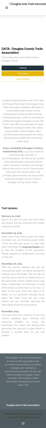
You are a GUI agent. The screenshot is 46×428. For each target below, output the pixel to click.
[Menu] (6, 8)
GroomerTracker (31, 246)
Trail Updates (22, 73)
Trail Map (23, 68)
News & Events (22, 79)
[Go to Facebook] (23, 423)
